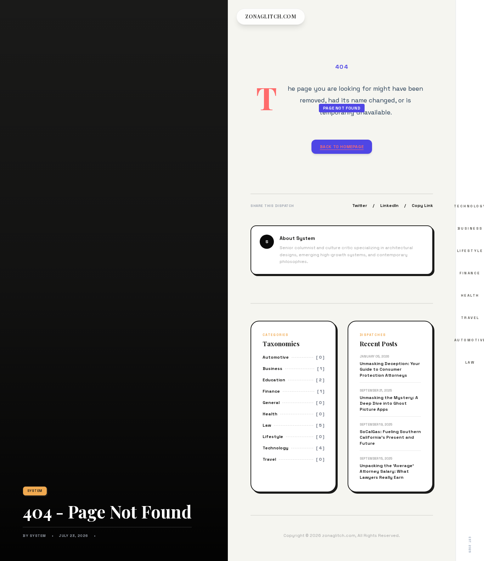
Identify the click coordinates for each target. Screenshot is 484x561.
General (271, 402)
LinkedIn (389, 205)
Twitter (359, 205)
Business (470, 228)
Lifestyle (470, 250)
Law (470, 362)
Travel (470, 317)
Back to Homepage (342, 147)
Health (470, 295)
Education (274, 380)
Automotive (276, 357)
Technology (275, 448)
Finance (470, 273)
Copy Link (422, 205)
